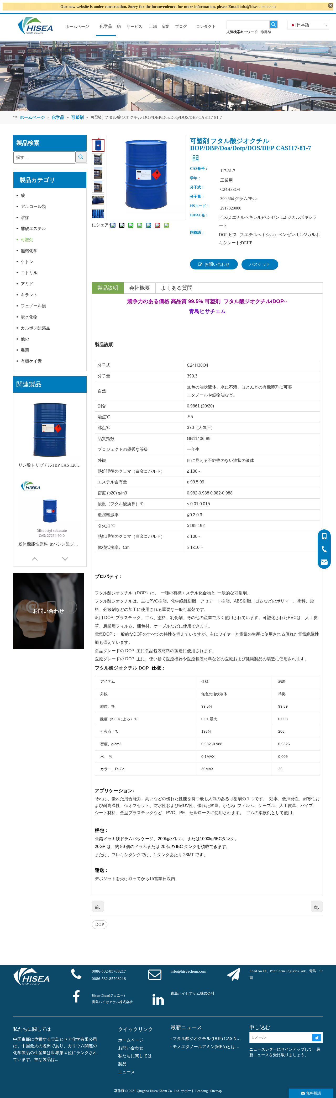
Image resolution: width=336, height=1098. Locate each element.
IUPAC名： (199, 215)
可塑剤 (27, 239)
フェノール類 (33, 306)
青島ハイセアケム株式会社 (193, 993)
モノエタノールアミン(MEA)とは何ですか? (207, 1046)
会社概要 (139, 288)
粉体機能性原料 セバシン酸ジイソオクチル (49, 544)
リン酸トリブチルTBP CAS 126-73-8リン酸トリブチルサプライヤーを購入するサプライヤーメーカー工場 (49, 465)
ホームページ (130, 1040)
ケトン (27, 261)
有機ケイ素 (31, 361)
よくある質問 (176, 288)
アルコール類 (33, 206)
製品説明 (107, 288)
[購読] (316, 1037)
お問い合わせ (217, 264)
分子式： (197, 187)
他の (25, 339)
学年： (195, 178)
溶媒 (25, 217)
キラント (29, 295)
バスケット (259, 264)
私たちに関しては (135, 1056)
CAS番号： (199, 169)
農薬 (25, 350)
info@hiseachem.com (258, 6)
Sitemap (216, 1091)
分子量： (197, 196)
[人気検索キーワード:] (273, 24)
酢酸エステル (33, 228)
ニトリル (29, 272)
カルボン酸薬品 (35, 328)
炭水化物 (29, 317)
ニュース (126, 1072)
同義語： (197, 232)
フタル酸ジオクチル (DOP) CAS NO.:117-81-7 (207, 1038)
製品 (122, 1064)
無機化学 (29, 250)
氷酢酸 (266, 32)
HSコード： (200, 206)
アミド (27, 284)
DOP (99, 924)
